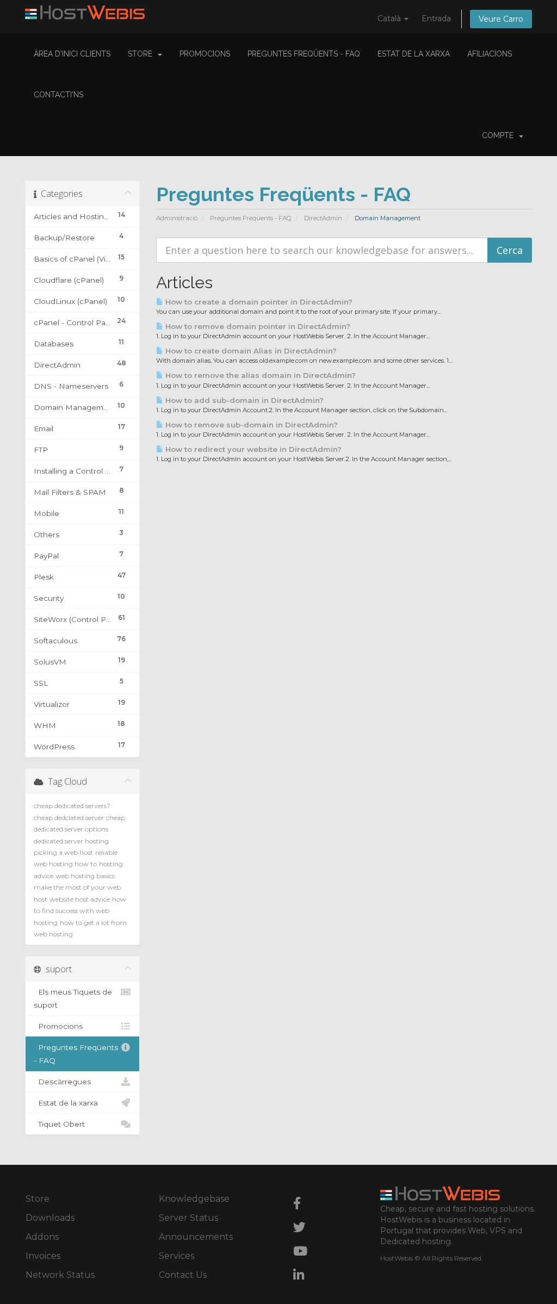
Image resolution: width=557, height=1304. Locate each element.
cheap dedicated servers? (72, 806)
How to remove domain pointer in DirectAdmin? (256, 326)
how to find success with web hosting (80, 911)
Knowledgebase (194, 1199)
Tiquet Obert (59, 1124)
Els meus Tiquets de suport (73, 998)
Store (142, 53)
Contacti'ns (58, 94)
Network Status (60, 1275)
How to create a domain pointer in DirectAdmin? (257, 301)
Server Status (188, 1218)
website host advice (79, 899)
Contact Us (183, 1275)
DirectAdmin (323, 218)
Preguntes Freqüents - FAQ (303, 53)
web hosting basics (85, 876)
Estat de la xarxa (413, 53)
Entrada (436, 18)
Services (176, 1256)
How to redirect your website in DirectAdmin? (252, 449)
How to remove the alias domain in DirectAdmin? (259, 375)
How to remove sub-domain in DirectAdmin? (250, 424)
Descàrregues (62, 1081)
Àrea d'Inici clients (72, 53)
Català (390, 18)
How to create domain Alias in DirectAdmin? (250, 350)
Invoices (43, 1256)
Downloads (50, 1218)
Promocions (205, 53)
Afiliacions (489, 53)
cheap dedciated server (69, 818)
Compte (500, 135)
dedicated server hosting (71, 841)
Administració (176, 218)
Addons (42, 1237)
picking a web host (63, 852)
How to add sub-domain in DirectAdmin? (243, 400)
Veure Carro (501, 19)
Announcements (196, 1237)
